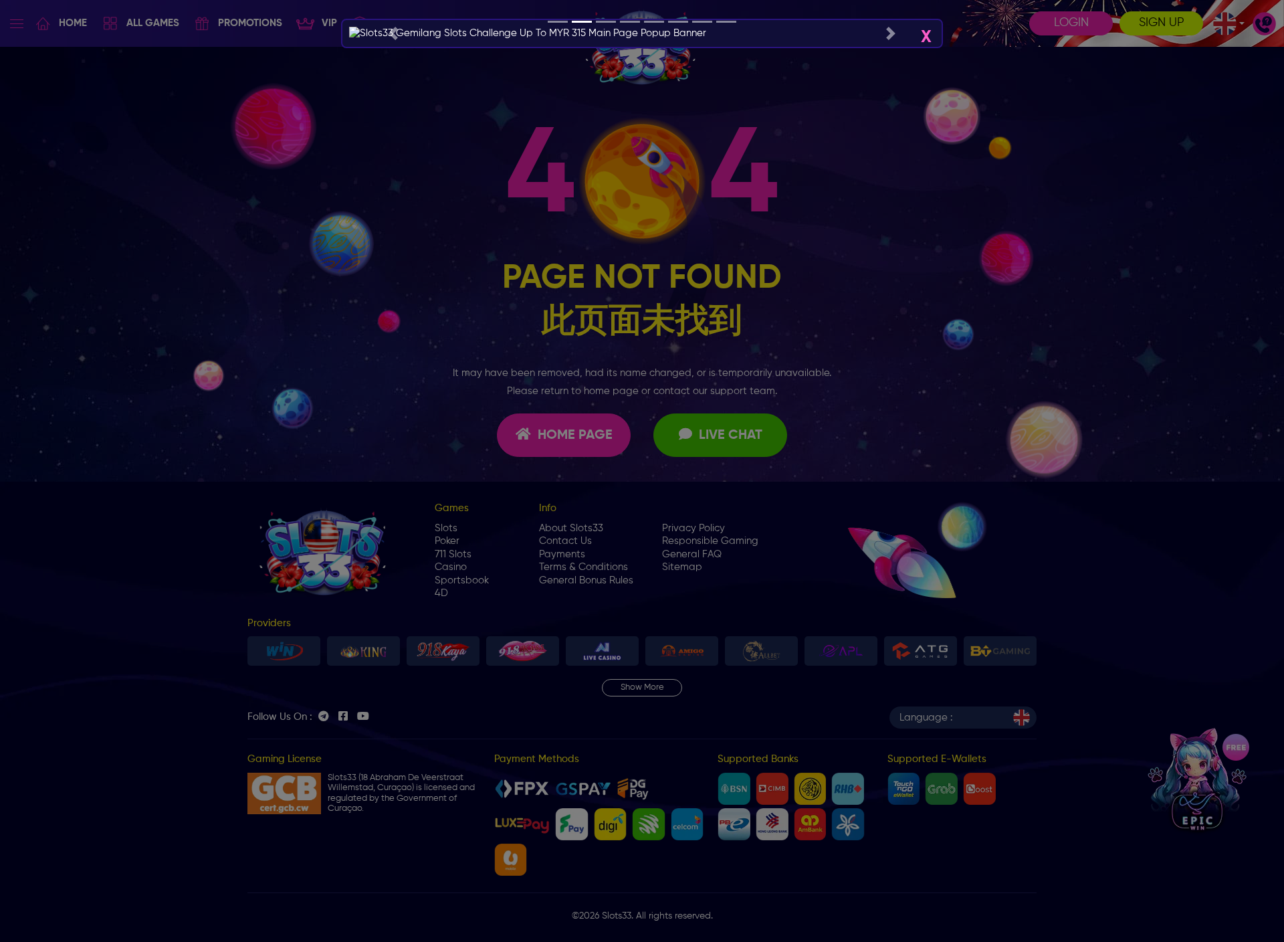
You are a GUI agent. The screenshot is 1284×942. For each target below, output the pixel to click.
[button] (393, 33)
